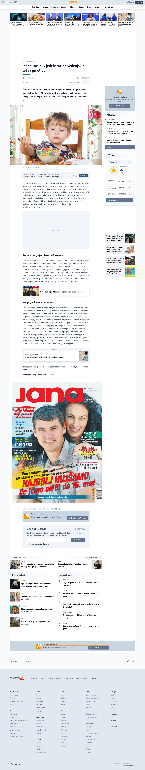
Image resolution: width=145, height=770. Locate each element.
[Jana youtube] (16, 764)
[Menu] (3, 2)
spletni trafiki (48, 374)
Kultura (65, 623)
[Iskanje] (142, 7)
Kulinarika (24, 606)
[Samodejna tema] (122, 2)
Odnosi (23, 619)
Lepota (23, 593)
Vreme (23, 580)
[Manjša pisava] (82, 82)
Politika (42, 289)
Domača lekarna (67, 612)
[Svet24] (12, 2)
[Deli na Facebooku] (31, 82)
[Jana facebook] (128, 661)
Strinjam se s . (39, 544)
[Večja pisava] (88, 82)
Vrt (63, 601)
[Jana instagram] (133, 661)
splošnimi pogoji (42, 544)
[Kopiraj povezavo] (34, 82)
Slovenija (35, 354)
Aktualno (111, 115)
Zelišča (65, 590)
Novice (23, 561)
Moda (59, 561)
